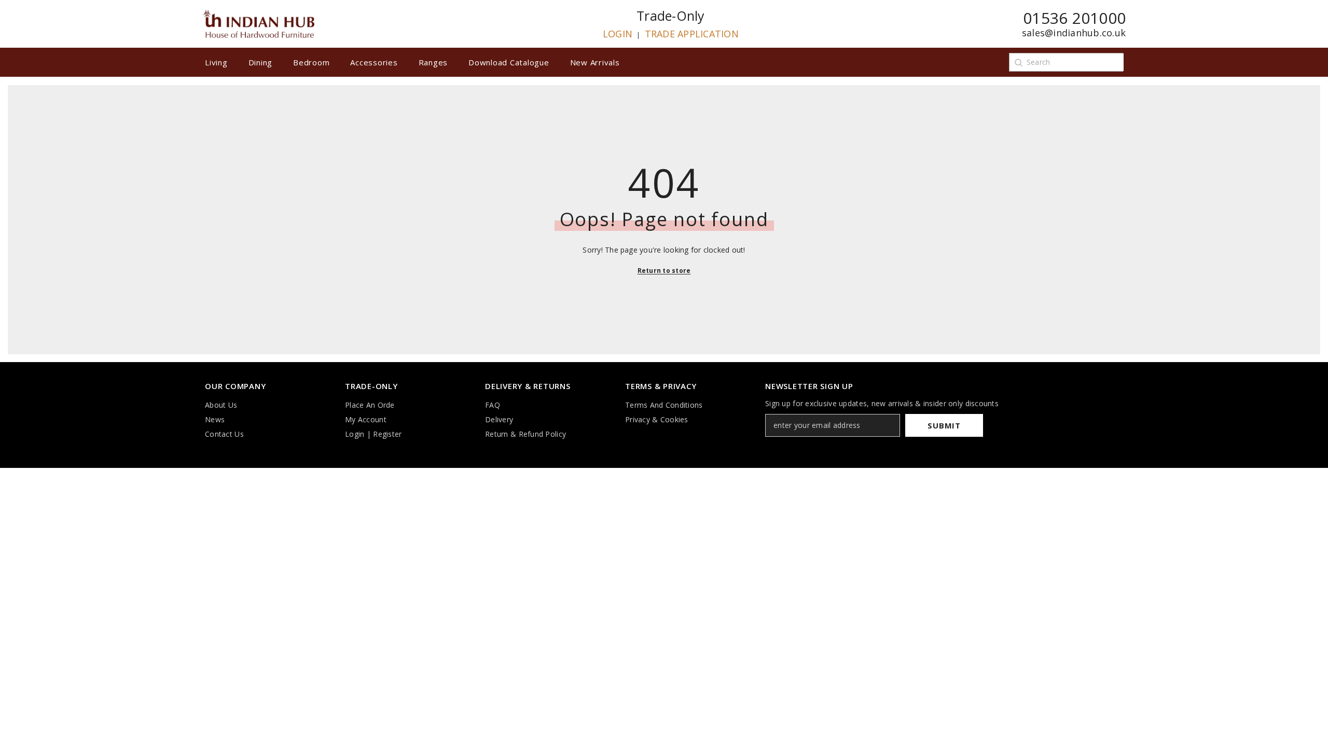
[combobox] (1075, 62)
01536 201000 (1074, 18)
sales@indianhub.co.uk (1074, 32)
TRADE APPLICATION (692, 33)
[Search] (1018, 62)
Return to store (664, 270)
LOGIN (617, 33)
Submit (944, 425)
